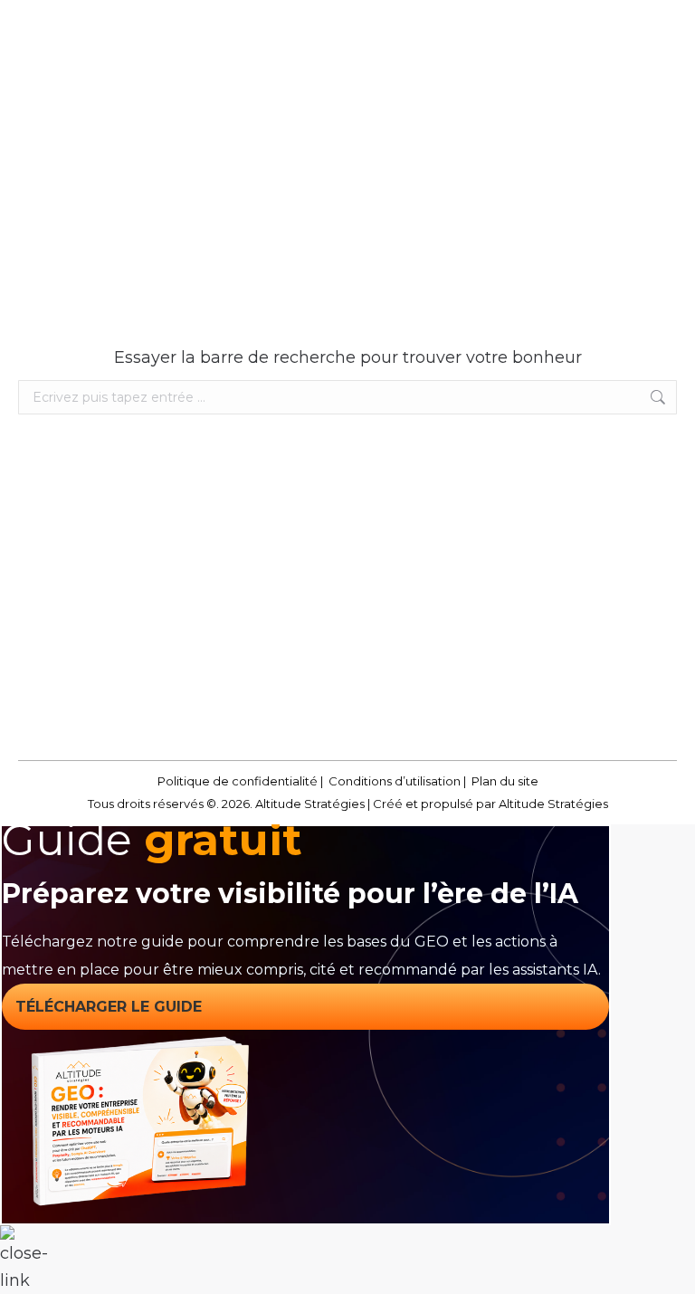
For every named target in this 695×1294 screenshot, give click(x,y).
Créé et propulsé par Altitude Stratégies (490, 803)
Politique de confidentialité (237, 781)
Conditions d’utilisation (394, 781)
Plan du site (504, 781)
